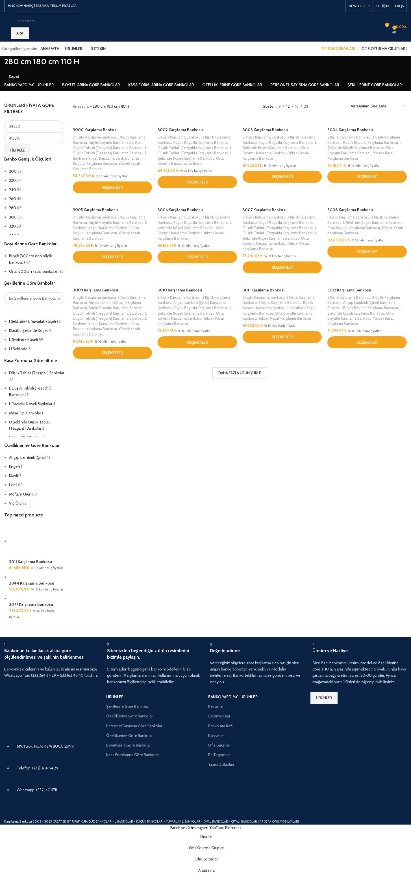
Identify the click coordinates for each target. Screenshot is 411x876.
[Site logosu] (4, 23)
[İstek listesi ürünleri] (374, 27)
